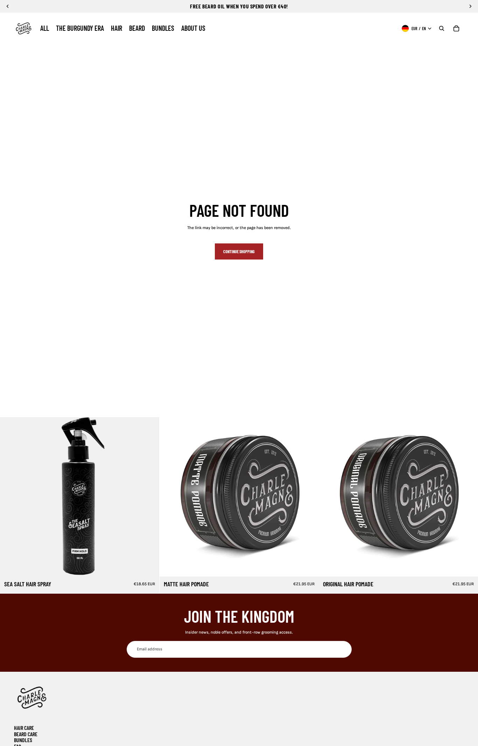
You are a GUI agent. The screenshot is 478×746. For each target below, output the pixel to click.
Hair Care (24, 727)
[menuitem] (44, 28)
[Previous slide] (10, 497)
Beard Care (25, 734)
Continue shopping (239, 251)
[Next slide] (148, 497)
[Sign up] (343, 649)
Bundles (23, 740)
